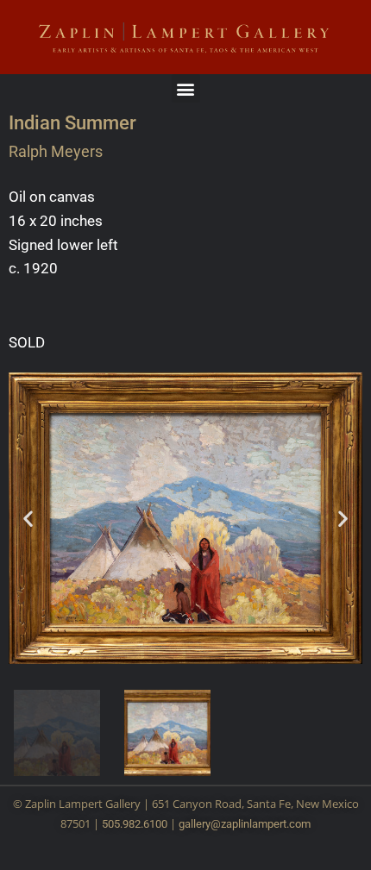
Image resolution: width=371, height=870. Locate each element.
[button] (186, 88)
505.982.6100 (134, 823)
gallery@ (200, 823)
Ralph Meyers (56, 151)
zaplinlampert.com (266, 823)
